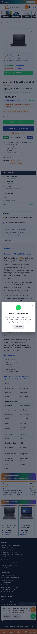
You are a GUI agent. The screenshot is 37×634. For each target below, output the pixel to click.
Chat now (18, 327)
